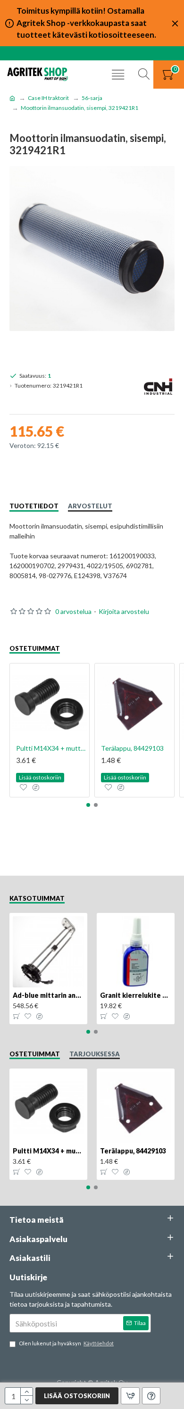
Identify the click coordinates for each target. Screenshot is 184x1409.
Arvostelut (90, 506)
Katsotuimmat (37, 898)
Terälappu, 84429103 (132, 748)
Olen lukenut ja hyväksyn (66, 1343)
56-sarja (92, 97)
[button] (88, 805)
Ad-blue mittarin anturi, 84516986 (48, 995)
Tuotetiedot (34, 506)
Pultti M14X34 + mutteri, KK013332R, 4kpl (51, 748)
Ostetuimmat (34, 648)
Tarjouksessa (94, 1054)
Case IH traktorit (48, 97)
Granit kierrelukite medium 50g (135, 995)
